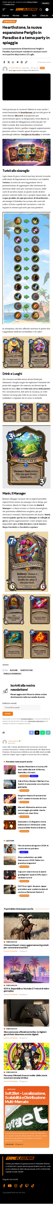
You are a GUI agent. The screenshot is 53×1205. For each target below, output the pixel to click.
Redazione (10, 1144)
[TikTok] (21, 1186)
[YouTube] (9, 1186)
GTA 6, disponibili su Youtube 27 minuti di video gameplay (26, 990)
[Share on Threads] (21, 62)
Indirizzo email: (9, 703)
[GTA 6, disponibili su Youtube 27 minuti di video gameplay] (26, 969)
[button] (46, 3)
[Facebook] (4, 1186)
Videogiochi (9, 22)
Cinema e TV (34, 776)
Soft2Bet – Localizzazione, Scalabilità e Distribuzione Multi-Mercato (25, 1097)
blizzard (14, 670)
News (42, 68)
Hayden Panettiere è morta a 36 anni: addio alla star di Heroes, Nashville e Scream (32, 769)
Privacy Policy (32, 2)
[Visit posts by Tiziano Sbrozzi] (4, 742)
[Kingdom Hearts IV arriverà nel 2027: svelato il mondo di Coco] (10, 798)
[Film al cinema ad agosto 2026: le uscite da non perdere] (10, 848)
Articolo (11, 1089)
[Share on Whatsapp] (13, 62)
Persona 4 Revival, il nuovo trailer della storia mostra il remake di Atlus (25, 1076)
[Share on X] (8, 62)
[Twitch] (27, 1186)
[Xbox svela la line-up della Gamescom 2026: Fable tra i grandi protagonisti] (10, 860)
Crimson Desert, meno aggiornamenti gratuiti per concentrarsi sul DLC (26, 946)
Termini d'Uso (9, 4)
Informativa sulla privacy (36, 721)
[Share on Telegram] (17, 62)
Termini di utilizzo (27, 719)
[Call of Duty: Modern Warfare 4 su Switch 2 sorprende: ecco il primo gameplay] (10, 784)
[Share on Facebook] (4, 62)
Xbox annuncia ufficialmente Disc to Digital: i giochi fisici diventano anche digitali (25, 1033)
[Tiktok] (33, 1186)
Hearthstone (26, 112)
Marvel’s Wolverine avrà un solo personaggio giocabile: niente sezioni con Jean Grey (32, 810)
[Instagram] (16, 1186)
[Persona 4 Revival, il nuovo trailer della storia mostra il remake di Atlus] (26, 1056)
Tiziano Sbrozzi (15, 68)
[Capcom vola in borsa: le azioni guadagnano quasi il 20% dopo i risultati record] (10, 875)
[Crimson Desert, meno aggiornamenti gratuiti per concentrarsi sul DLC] (26, 926)
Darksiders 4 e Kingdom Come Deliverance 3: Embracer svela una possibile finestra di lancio (32, 824)
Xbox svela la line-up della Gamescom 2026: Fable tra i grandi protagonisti (31, 860)
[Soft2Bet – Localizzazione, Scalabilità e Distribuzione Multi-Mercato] (26, 1118)
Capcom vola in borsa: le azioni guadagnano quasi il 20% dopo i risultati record (32, 874)
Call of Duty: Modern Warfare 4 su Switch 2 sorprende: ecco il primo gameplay (33, 784)
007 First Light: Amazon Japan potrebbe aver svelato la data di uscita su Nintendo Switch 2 (33, 889)
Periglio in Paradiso (12, 674)
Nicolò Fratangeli (11, 951)
